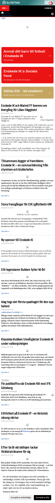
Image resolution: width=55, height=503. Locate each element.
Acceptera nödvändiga (21, 497)
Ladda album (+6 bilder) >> (12, 312)
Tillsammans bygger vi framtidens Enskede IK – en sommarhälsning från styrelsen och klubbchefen (24, 165)
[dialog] (27, 487)
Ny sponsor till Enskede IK (17, 240)
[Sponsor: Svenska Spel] (49, 2)
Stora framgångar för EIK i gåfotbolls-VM (26, 204)
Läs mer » (5, 196)
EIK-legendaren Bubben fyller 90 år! (23, 269)
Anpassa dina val (10, 492)
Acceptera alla (42, 497)
